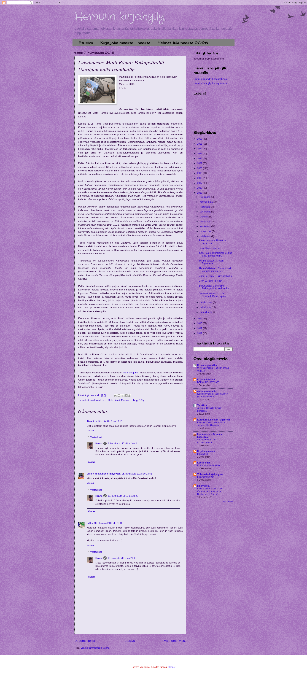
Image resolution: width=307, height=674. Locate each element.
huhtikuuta (205, 236)
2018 (200, 178)
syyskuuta (205, 211)
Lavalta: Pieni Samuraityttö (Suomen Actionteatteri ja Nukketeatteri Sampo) (210, 491)
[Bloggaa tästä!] (119, 395)
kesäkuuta (205, 226)
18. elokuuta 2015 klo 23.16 (108, 523)
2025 (200, 143)
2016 (200, 188)
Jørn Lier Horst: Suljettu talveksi (215, 276)
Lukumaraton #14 (205, 477)
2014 (200, 318)
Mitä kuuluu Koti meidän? (209, 465)
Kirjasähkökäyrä (206, 379)
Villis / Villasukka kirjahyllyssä (103, 473)
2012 (200, 328)
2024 (200, 148)
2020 (200, 168)
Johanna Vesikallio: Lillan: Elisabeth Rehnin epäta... (213, 294)
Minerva (125, 400)
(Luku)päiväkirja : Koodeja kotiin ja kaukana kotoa (212, 395)
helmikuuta (206, 307)
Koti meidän (204, 462)
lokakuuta (205, 207)
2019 (200, 173)
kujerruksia (203, 485)
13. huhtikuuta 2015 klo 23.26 (123, 496)
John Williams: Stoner (210, 280)
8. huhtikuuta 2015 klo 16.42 (122, 443)
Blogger (171, 667)
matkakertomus (98, 400)
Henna (98, 443)
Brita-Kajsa (202, 454)
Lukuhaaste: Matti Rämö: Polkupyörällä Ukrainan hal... (215, 287)
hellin (90, 523)
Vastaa (90, 430)
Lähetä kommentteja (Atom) (95, 647)
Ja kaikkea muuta (206, 391)
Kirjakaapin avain (206, 451)
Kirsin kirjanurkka (207, 365)
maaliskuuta (206, 302)
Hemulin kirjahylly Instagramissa (210, 83)
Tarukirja (202, 405)
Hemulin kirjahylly (119, 17)
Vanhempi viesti (175, 641)
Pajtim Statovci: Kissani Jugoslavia (211, 262)
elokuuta (204, 216)
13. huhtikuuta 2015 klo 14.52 (137, 473)
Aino (89, 421)
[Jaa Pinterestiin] (129, 395)
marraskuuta (206, 202)
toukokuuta (206, 231)
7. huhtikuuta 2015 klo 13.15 (107, 421)
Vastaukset (96, 437)
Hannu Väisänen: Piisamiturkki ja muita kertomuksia (215, 269)
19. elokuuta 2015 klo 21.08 (122, 558)
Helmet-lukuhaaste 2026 (183, 43)
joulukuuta (205, 197)
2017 (200, 183)
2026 (200, 139)
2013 (200, 323)
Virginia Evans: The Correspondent (206, 441)
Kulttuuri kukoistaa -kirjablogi (213, 419)
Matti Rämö (114, 400)
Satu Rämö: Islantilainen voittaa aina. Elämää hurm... (215, 254)
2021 (200, 163)
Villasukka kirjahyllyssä (210, 474)
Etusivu (86, 43)
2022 (200, 158)
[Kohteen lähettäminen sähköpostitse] (115, 395)
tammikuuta (206, 312)
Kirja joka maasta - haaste (125, 43)
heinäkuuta (206, 221)
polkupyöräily (137, 400)
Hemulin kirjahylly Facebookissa (210, 79)
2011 (200, 333)
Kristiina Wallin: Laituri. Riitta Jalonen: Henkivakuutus (211, 424)
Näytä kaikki (228, 501)
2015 (200, 193)
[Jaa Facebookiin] (126, 395)
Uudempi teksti (85, 641)
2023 (200, 153)
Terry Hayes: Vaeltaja (210, 248)
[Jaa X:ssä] (122, 395)
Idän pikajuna (130, 372)
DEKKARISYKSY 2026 (208, 382)
